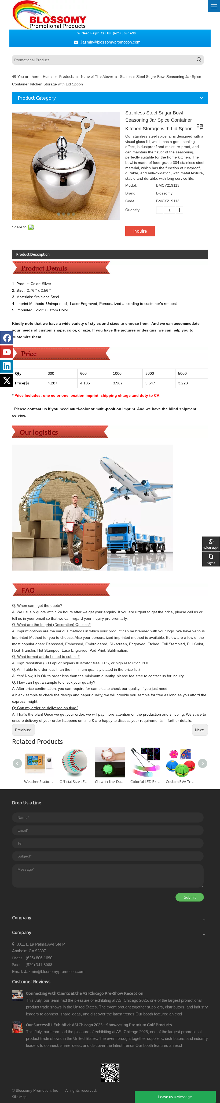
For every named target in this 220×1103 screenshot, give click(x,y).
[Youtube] (6, 351)
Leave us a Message (175, 1097)
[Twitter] (6, 380)
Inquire (140, 231)
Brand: (131, 193)
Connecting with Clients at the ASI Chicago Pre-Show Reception (84, 993)
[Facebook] (6, 337)
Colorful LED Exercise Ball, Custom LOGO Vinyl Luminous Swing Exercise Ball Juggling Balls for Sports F (145, 782)
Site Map (19, 1097)
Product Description (33, 254)
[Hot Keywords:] (199, 60)
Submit (190, 897)
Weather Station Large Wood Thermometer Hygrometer (39, 782)
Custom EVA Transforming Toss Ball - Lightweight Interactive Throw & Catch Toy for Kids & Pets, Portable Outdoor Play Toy (181, 782)
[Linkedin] (6, 366)
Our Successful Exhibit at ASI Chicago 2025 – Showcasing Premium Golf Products (99, 1024)
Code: (130, 201)
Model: (131, 185)
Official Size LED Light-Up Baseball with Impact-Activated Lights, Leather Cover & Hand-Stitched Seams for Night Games (75, 782)
